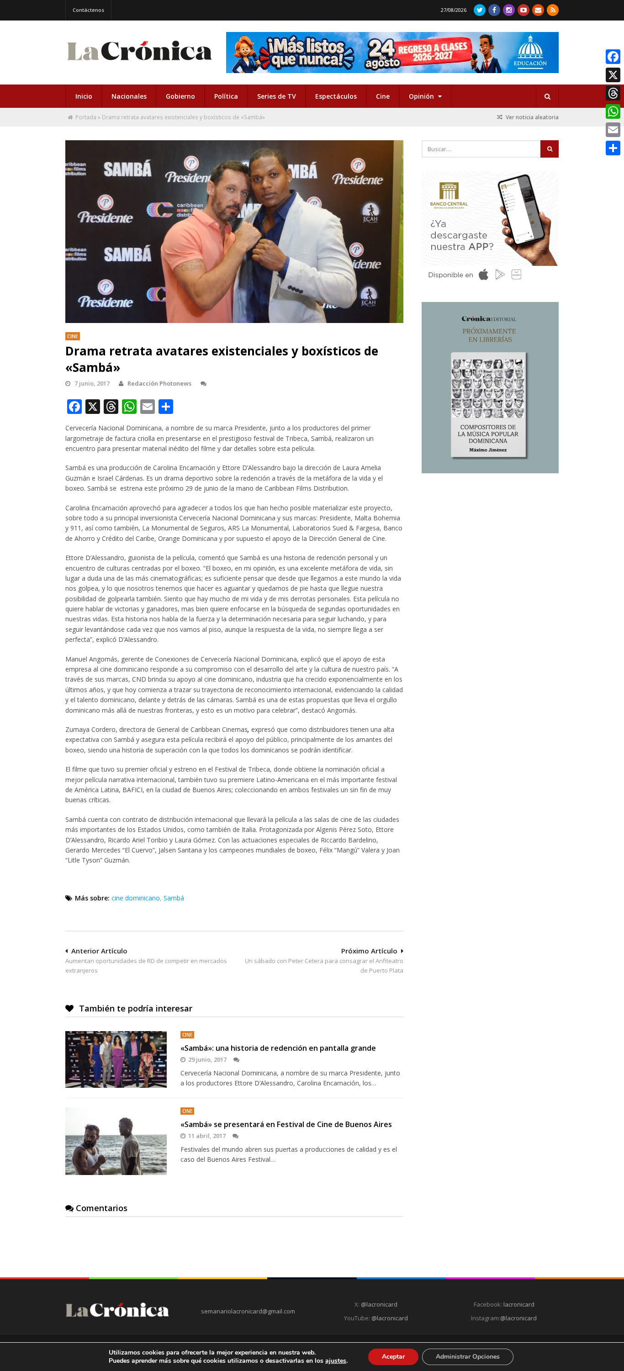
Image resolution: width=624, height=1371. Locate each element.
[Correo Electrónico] (538, 10)
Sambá (174, 898)
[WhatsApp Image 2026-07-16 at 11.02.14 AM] (490, 471)
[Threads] (613, 93)
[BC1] (490, 283)
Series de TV (276, 96)
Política (226, 96)
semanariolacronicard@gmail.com (248, 1311)
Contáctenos (88, 9)
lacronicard (518, 1304)
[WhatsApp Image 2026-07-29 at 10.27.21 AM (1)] (392, 52)
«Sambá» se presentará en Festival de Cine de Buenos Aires (286, 1124)
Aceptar (393, 1356)
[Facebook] (494, 10)
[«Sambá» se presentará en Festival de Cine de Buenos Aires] (116, 1141)
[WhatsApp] (613, 111)
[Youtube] (523, 10)
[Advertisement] (490, 547)
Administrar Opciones (468, 1356)
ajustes (335, 1361)
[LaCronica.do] (139, 63)
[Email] (613, 130)
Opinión (422, 96)
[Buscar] (547, 96)
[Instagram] (509, 10)
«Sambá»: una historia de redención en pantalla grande (278, 1048)
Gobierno (180, 96)
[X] (613, 75)
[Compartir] (613, 148)
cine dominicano (135, 898)
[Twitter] (480, 10)
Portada (85, 117)
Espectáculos (336, 96)
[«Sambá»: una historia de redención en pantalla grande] (116, 1059)
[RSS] (553, 10)
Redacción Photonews (159, 383)
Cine (383, 96)
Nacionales (129, 96)
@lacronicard (378, 1304)
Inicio (83, 96)
